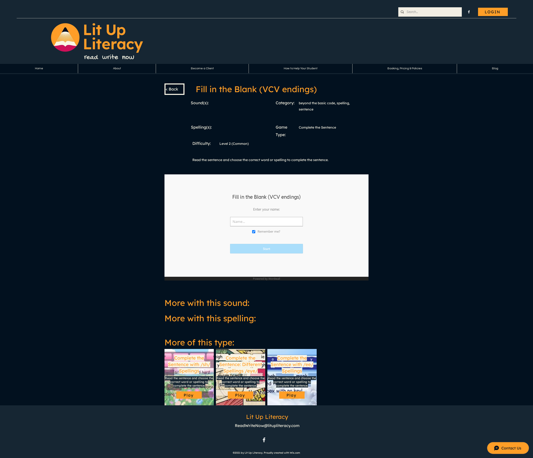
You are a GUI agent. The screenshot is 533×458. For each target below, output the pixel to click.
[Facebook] (469, 12)
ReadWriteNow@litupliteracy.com (267, 425)
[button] (117, 68)
